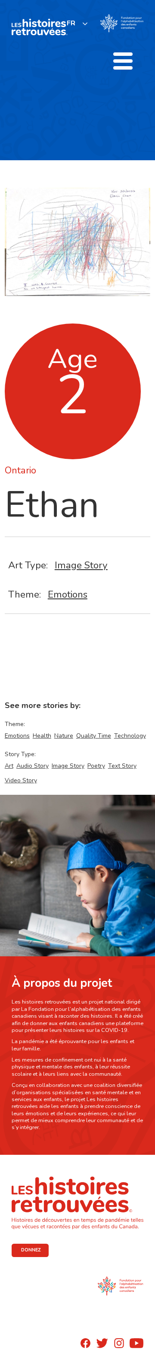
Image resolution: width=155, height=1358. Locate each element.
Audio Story (32, 766)
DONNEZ (31, 1250)
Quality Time (93, 736)
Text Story (122, 766)
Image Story (81, 565)
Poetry (96, 766)
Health (42, 736)
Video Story (21, 780)
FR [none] (71, 23)
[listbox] (77, 23)
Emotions (67, 594)
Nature (63, 736)
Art (9, 766)
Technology (130, 736)
